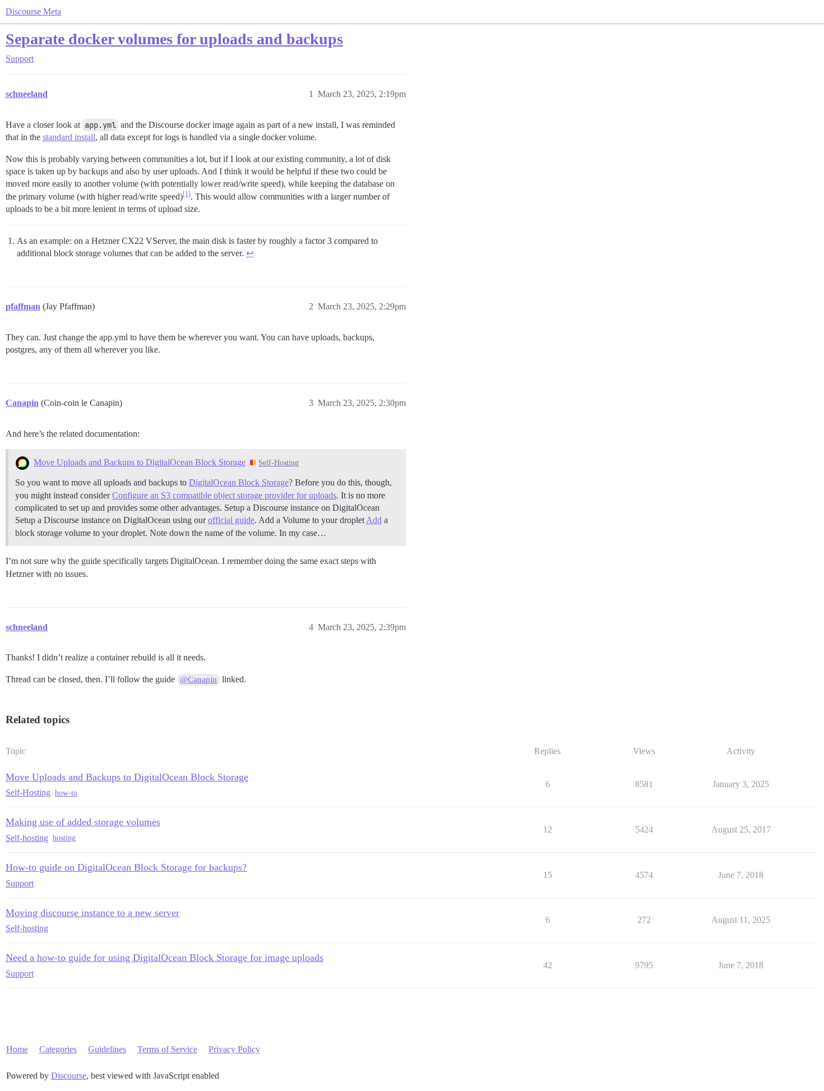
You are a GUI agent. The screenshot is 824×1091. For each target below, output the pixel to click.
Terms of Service (167, 1049)
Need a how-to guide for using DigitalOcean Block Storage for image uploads (164, 957)
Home (17, 1049)
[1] (187, 194)
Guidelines (107, 1049)
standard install (69, 137)
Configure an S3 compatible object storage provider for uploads (224, 495)
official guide (231, 520)
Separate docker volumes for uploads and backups (174, 39)
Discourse (68, 1075)
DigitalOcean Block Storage (239, 482)
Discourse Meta (33, 11)
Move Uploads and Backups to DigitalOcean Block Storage (140, 462)
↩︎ (249, 253)
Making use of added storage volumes (83, 822)
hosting (64, 838)
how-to (66, 793)
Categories (58, 1049)
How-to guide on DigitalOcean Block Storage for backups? (126, 867)
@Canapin (198, 679)
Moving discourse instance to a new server (92, 912)
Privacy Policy (234, 1049)
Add (374, 520)
